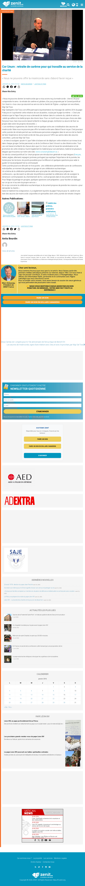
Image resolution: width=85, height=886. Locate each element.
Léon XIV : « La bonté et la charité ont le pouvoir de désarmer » (24, 600)
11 (9, 695)
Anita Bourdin (26, 84)
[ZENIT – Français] (24, 4)
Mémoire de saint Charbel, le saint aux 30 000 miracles (30, 635)
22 (53, 698)
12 (20, 695)
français (77, 154)
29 (53, 702)
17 (75, 695)
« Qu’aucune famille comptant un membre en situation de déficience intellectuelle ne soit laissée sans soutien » (39, 591)
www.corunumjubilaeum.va (46, 152)
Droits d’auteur (36, 862)
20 (31, 698)
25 (9, 702)
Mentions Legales (60, 858)
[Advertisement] (42, 324)
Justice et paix (7, 12)
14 (42, 695)
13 (31, 695)
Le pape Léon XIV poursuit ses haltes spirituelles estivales (26, 752)
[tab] (32, 812)
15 (53, 695)
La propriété (37, 858)
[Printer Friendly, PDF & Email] (77, 96)
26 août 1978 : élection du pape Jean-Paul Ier (18, 584)
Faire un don (42, 298)
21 (42, 698)
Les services (48, 858)
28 (42, 702)
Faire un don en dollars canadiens (42, 302)
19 (20, 698)
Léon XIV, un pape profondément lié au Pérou (21, 721)
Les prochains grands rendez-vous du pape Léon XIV (24, 736)
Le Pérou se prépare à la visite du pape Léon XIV (19, 596)
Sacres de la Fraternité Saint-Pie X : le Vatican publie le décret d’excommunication (39, 615)
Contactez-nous (48, 862)
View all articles (8, 251)
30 (64, 702)
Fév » (10, 707)
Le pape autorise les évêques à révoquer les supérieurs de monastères (35, 656)
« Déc (6, 707)
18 (9, 698)
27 (31, 702)
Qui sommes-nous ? (24, 858)
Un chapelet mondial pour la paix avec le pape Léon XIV (30, 625)
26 (20, 702)
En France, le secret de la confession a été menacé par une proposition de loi (37, 646)
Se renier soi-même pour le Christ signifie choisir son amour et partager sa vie (29, 588)
